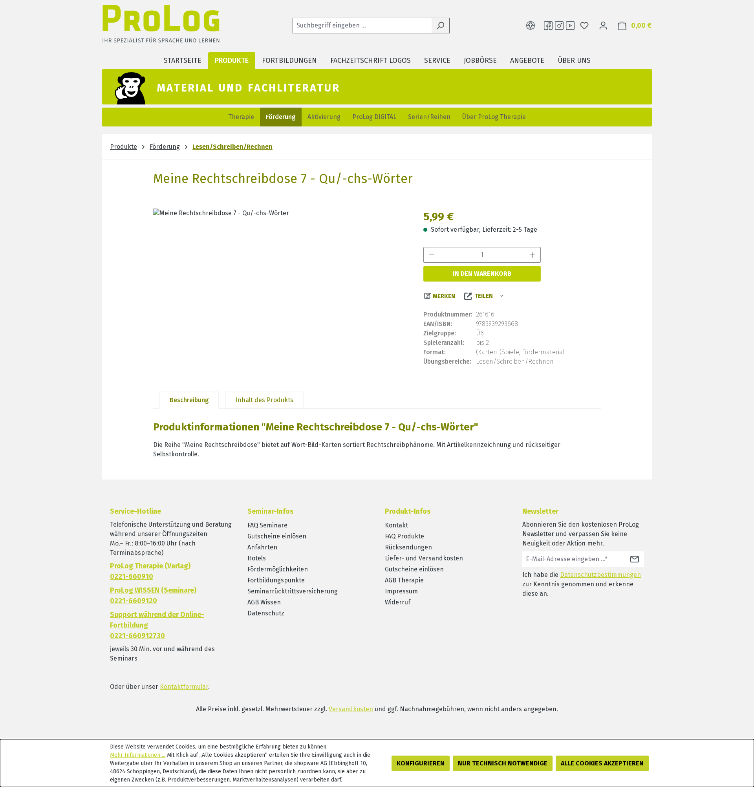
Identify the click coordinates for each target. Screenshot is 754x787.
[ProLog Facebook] (548, 25)
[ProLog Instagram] (559, 25)
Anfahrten (262, 547)
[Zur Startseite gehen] (161, 25)
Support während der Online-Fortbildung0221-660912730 (157, 625)
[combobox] (362, 25)
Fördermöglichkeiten (277, 569)
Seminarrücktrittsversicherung (292, 591)
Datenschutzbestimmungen (600, 574)
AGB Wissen (264, 602)
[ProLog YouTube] (570, 25)
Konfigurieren (421, 763)
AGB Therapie (404, 580)
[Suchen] (440, 25)
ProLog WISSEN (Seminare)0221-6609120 (153, 595)
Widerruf (397, 602)
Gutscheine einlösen (276, 536)
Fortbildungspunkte (276, 580)
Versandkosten (351, 709)
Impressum (401, 591)
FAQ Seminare (267, 525)
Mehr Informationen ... (137, 755)
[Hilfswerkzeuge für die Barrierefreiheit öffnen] (530, 25)
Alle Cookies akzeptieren (602, 763)
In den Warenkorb (482, 273)
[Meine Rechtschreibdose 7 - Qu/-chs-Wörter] (280, 293)
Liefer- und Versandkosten (424, 558)
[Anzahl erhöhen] (532, 255)
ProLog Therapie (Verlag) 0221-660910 (150, 571)
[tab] (189, 400)
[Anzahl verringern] (431, 255)
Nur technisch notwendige (502, 763)
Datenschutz (265, 613)
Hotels (256, 558)
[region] (280, 293)
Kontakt (396, 525)
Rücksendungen (408, 547)
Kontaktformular (184, 686)
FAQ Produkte (404, 536)
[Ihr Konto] (603, 25)
